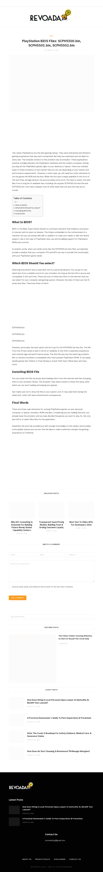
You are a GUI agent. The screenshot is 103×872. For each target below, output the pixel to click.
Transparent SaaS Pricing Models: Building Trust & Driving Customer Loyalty (51, 525)
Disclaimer (59, 859)
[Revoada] (51, 15)
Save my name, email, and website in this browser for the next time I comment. (42, 587)
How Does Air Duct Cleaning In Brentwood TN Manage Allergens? (58, 751)
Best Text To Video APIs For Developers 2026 (81, 523)
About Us (26, 859)
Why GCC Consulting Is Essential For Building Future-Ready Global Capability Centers (22, 526)
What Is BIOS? (21, 205)
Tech (51, 36)
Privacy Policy (42, 859)
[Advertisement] (51, 133)
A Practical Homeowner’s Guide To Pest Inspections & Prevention (59, 718)
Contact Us (75, 859)
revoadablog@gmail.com (55, 840)
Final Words (20, 213)
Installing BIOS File (23, 211)
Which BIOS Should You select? (27, 208)
